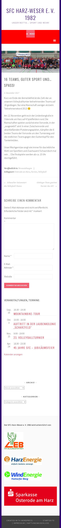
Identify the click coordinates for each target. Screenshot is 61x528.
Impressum (19, 523)
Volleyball (42, 172)
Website (8, 276)
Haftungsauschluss (38, 523)
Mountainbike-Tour (27, 314)
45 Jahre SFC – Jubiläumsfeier (34, 348)
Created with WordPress (20, 520)
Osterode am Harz (22, 172)
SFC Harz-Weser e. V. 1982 (30, 14)
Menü (32, 33)
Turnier (34, 172)
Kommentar (9, 220)
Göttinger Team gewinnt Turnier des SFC (47, 184)
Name (7, 255)
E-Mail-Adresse (8, 266)
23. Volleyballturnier (29, 337)
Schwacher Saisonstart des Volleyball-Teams (15, 184)
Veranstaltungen (25, 168)
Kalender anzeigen (13, 354)
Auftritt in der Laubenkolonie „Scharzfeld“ (35, 325)
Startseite (48, 520)
